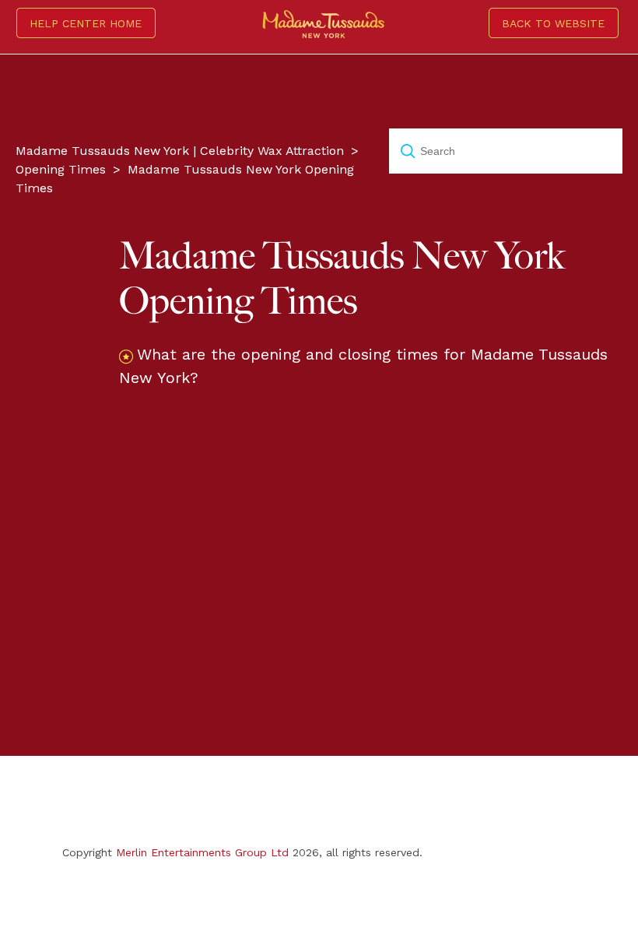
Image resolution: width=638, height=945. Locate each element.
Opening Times (61, 169)
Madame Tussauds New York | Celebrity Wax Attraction (180, 150)
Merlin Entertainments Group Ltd (202, 852)
